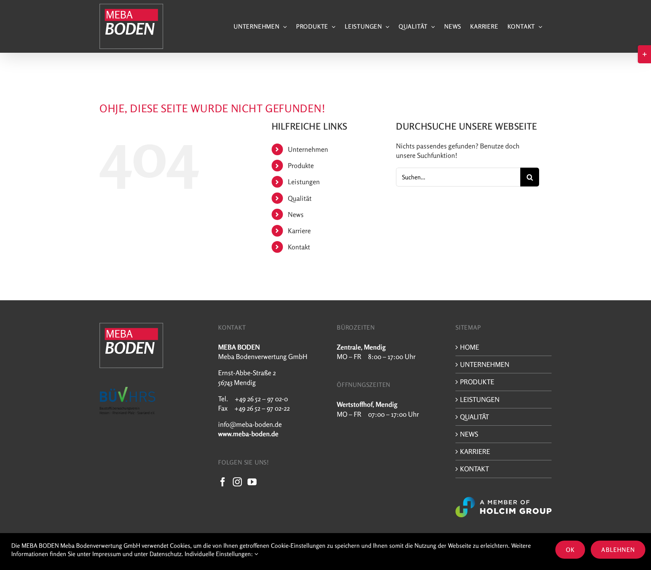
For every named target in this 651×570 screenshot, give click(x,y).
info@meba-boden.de (250, 424)
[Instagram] (237, 481)
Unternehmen (308, 149)
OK (570, 549)
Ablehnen (618, 549)
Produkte (301, 165)
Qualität (300, 198)
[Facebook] (222, 481)
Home (469, 347)
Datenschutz (166, 554)
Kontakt (299, 247)
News (296, 214)
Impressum (106, 554)
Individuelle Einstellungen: (219, 554)
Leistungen (304, 181)
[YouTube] (252, 481)
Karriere (299, 230)
